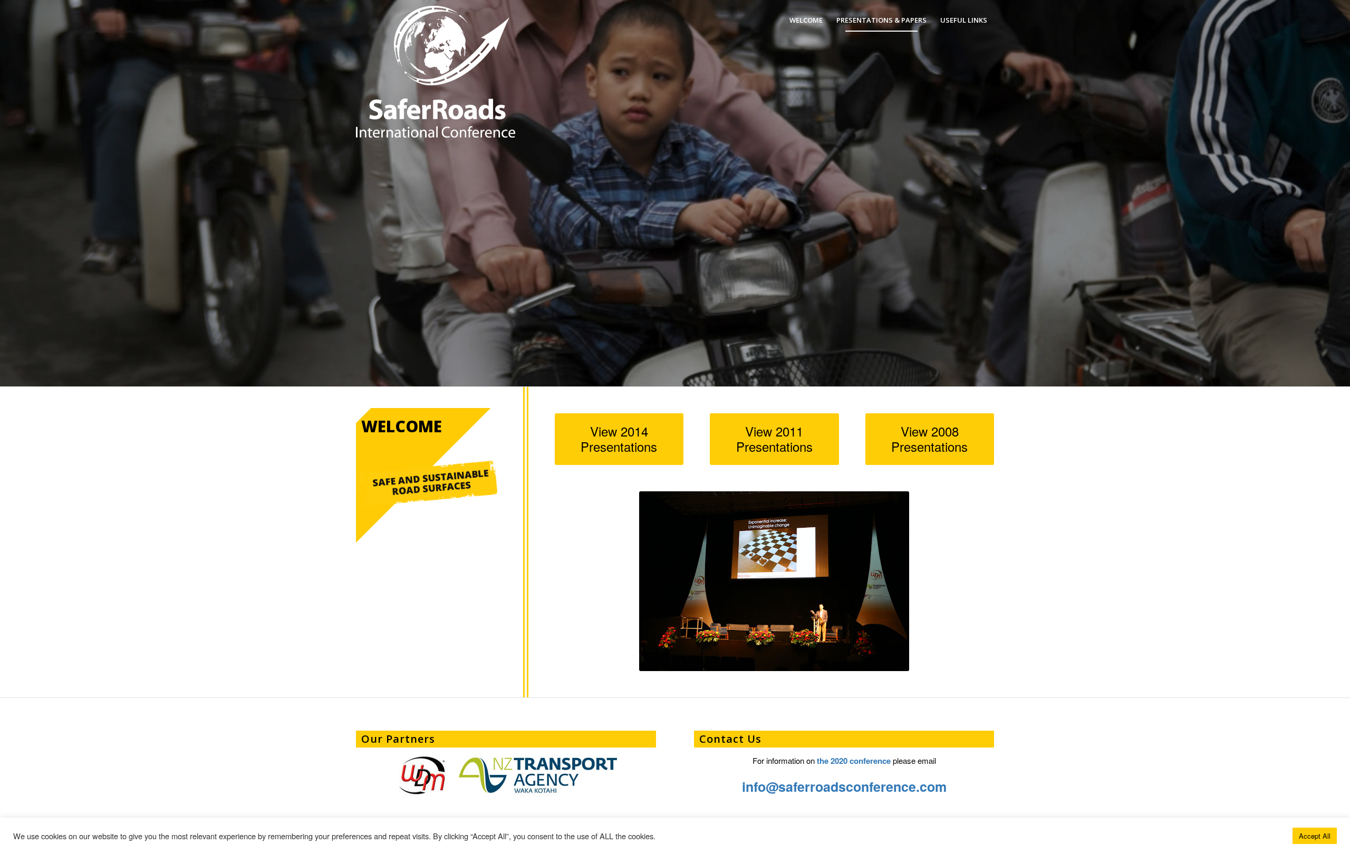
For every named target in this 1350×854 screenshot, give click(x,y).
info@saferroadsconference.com (844, 786)
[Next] (1341, 193)
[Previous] (9, 193)
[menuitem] (806, 20)
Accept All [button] (1314, 836)
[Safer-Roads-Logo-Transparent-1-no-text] (414, 47)
